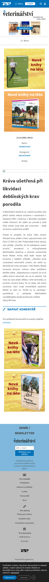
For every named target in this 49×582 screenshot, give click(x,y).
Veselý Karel (24, 146)
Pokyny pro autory (24, 514)
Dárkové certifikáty (24, 487)
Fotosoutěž (24, 496)
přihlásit (7, 322)
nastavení (15, 572)
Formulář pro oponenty (24, 523)
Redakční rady (24, 518)
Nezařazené (24, 155)
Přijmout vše (9, 577)
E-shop (24, 491)
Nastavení (24, 577)
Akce (24, 500)
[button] (24, 453)
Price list (24, 541)
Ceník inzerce (24, 537)
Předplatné (24, 483)
